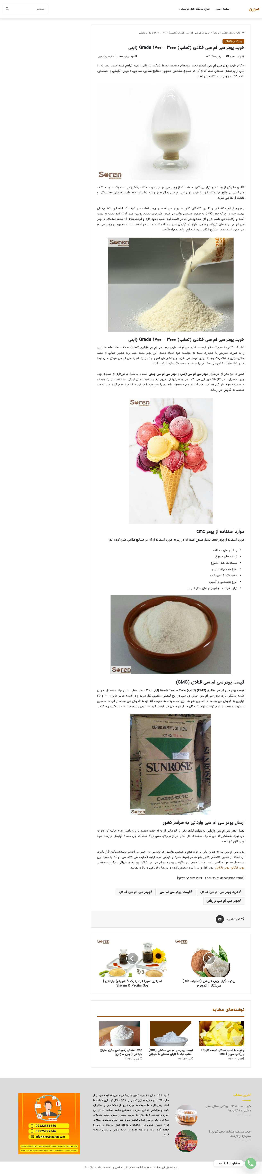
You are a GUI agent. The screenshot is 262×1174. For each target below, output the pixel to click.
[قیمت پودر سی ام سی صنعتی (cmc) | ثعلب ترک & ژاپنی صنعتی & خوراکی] (170, 1033)
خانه (239, 33)
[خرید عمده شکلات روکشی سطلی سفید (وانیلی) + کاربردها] (186, 1115)
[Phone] (250, 1163)
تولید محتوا (235, 56)
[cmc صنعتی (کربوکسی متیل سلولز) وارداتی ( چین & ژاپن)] (119, 1033)
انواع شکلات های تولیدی (195, 9)
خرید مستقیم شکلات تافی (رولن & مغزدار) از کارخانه (230, 1134)
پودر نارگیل (222, 867)
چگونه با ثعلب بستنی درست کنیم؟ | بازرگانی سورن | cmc (222, 1052)
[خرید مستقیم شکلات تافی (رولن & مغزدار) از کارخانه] (186, 1141)
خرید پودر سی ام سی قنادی (219, 892)
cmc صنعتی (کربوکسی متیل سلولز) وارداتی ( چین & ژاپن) (121, 1052)
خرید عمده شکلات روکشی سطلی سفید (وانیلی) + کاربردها (228, 1108)
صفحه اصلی (223, 9)
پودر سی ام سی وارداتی (223, 900)
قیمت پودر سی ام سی (175, 892)
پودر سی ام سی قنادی (134, 892)
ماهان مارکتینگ (93, 1168)
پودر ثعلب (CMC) (223, 33)
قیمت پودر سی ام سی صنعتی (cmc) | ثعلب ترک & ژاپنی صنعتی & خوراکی (171, 1052)
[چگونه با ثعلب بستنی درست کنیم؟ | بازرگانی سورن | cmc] (221, 1033)
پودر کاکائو (237, 867)
